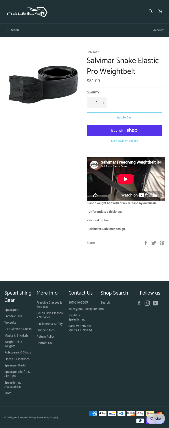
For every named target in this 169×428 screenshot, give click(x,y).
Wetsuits (10, 322)
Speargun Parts (15, 365)
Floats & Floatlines (16, 359)
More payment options (124, 140)
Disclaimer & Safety (50, 324)
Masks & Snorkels (16, 335)
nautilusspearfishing (24, 417)
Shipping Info (46, 330)
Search (105, 302)
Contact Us (44, 343)
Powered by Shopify (47, 417)
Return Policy (46, 336)
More (7, 393)
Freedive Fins (13, 316)
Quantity (93, 92)
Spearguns (11, 309)
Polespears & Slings (17, 352)
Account (159, 30)
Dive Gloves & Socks (17, 329)
